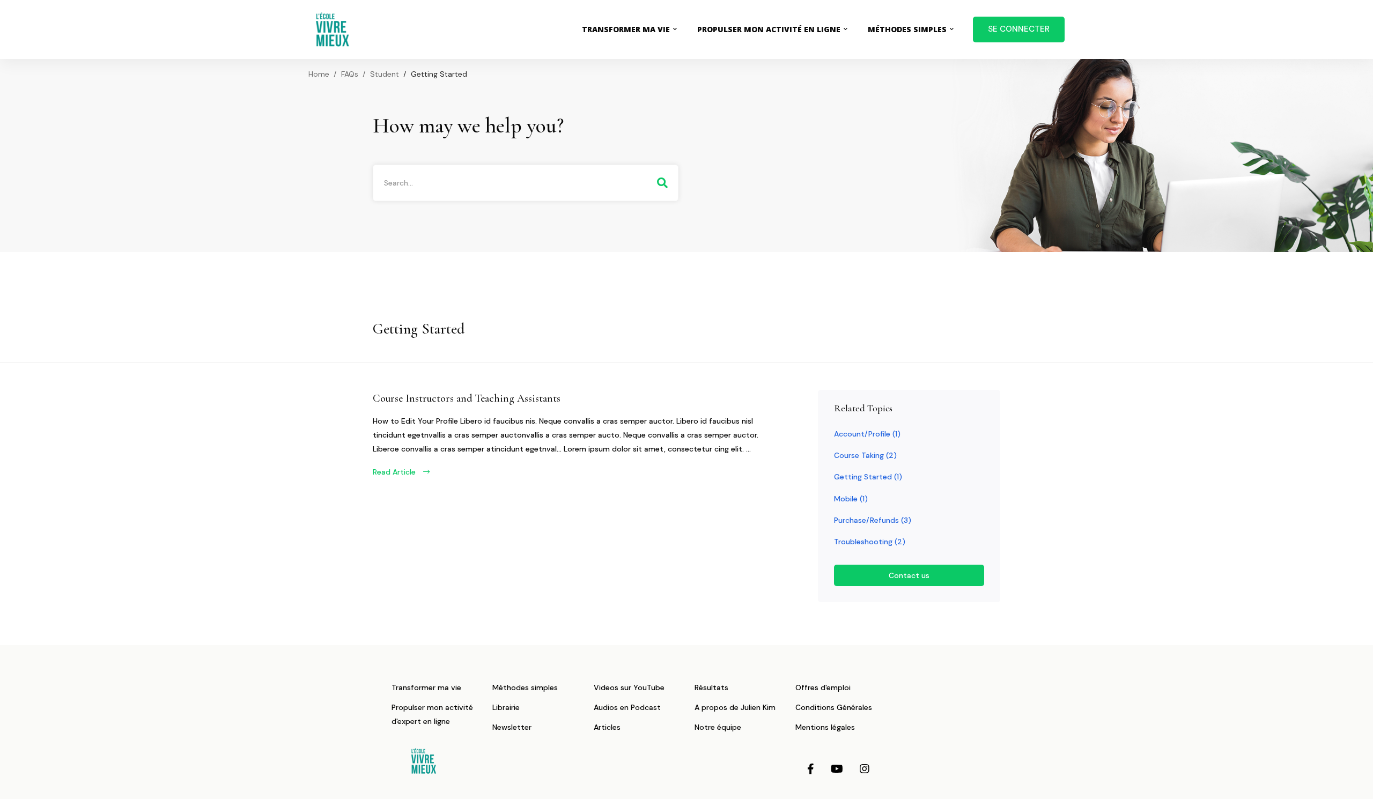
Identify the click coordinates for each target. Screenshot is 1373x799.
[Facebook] (810, 769)
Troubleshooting (869, 541)
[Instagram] (864, 769)
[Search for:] (525, 183)
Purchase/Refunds (872, 520)
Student (384, 74)
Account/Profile (867, 434)
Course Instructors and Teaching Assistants (466, 398)
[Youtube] (837, 769)
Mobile (851, 499)
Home (318, 74)
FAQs (349, 74)
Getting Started (868, 477)
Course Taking (865, 455)
